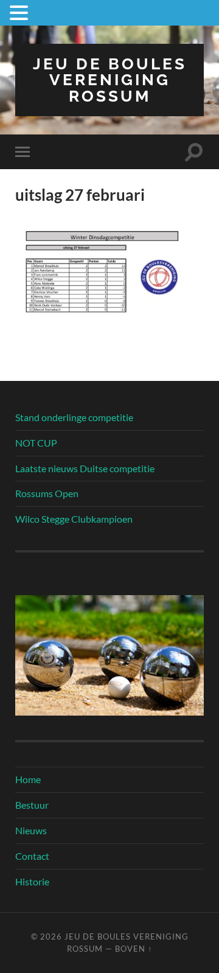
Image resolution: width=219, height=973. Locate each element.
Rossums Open (46, 493)
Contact (32, 856)
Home (28, 779)
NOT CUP (36, 442)
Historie (32, 881)
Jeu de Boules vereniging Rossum (110, 79)
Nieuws (31, 830)
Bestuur (32, 805)
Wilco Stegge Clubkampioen (74, 519)
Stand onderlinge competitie (74, 417)
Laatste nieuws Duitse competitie (85, 468)
